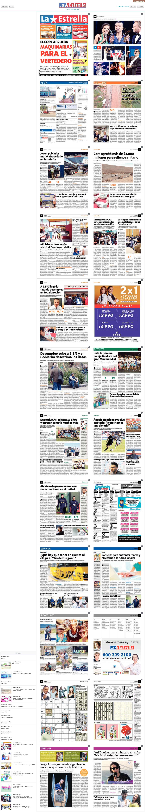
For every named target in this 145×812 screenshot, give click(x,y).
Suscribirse (132, 6)
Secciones (5, 6)
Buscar (12, 6)
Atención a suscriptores (123, 6)
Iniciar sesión (140, 6)
